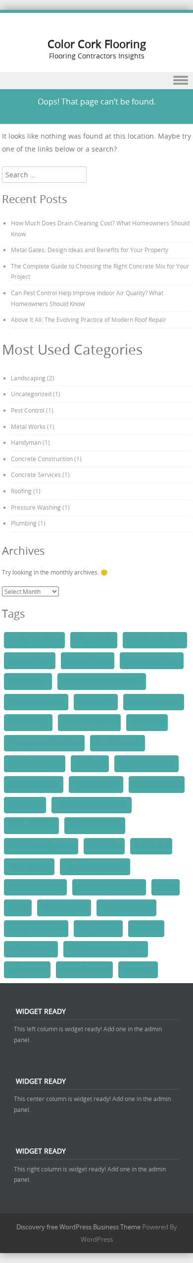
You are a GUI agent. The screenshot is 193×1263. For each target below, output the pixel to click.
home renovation (96, 784)
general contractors (34, 763)
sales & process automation (106, 949)
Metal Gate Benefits (95, 825)
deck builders (95, 701)
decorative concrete (154, 701)
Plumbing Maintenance (95, 866)
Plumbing (24, 523)
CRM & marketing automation (102, 681)
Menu (96, 80)
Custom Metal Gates (36, 701)
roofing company (64, 907)
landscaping (25, 804)
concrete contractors (155, 639)
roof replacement (30, 949)
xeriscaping (138, 969)
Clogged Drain (94, 639)
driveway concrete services (44, 742)
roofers (165, 887)
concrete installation (151, 660)
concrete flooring (87, 660)
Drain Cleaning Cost (89, 722)
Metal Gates (104, 845)
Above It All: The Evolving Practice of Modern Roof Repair (88, 319)
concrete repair (28, 681)
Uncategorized (31, 394)
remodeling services (35, 887)
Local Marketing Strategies (91, 804)
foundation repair (118, 742)
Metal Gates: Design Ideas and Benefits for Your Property (89, 250)
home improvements (146, 763)
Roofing (21, 491)
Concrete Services (36, 474)
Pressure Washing (36, 507)
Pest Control (28, 410)
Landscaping (28, 378)
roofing (17, 907)
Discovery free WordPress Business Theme (78, 1226)
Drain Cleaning (28, 722)
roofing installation (126, 907)
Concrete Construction (42, 459)
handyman (89, 763)
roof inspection (98, 928)
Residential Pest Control (109, 887)
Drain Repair (147, 722)
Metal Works (28, 426)
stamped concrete (84, 969)
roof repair (146, 928)
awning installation (34, 639)
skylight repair (27, 969)
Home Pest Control (33, 784)
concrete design (29, 660)
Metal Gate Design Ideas (41, 845)
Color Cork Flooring (97, 44)
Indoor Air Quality (156, 784)
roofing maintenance (36, 928)
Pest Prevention (29, 866)
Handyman (26, 442)
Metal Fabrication (31, 825)
